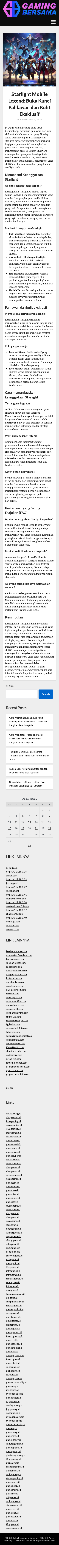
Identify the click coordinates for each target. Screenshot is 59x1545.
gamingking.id (13, 1451)
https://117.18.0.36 (16, 871)
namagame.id (13, 1220)
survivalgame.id (14, 1255)
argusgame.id (13, 1247)
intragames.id (13, 1270)
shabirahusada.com (16, 1051)
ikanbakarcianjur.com (17, 1020)
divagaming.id (13, 1117)
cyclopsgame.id (14, 1420)
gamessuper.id (13, 1155)
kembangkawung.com (17, 1012)
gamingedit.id (13, 1328)
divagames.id (13, 1167)
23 (49, 828)
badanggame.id (14, 1378)
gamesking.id (13, 1485)
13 (29, 822)
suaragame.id (13, 1282)
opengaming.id (13, 1228)
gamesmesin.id (13, 1144)
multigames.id (13, 1501)
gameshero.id (13, 1140)
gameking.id (12, 1512)
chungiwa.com (13, 1016)
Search (10, 685)
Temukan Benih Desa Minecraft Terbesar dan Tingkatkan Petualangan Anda (29, 755)
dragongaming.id (15, 1466)
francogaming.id (14, 1336)
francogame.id (13, 1359)
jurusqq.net (12, 883)
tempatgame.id (14, 1305)
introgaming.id (13, 1274)
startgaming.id (13, 1132)
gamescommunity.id (16, 1382)
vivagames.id (13, 1171)
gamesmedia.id (13, 1397)
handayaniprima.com (16, 970)
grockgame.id (13, 1251)
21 (36, 828)
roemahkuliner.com (16, 962)
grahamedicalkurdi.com (18, 1066)
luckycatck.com (14, 978)
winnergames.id (14, 1232)
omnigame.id (12, 1290)
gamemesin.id (13, 1186)
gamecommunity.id (15, 1424)
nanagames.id (13, 1412)
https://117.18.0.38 (16, 902)
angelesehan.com (15, 985)
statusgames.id (14, 1505)
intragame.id (12, 1286)
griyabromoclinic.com (17, 1074)
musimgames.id (14, 1174)
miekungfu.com (14, 997)
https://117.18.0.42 (16, 887)
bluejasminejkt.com (16, 989)
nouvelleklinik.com (15, 1043)
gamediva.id (12, 1194)
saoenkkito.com (14, 966)
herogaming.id (13, 1113)
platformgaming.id (15, 1455)
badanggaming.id (15, 1355)
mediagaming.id (14, 1405)
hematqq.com (13, 921)
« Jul (28, 845)
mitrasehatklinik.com (17, 1028)
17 (9, 828)
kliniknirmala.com (15, 1039)
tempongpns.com (15, 959)
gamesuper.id (13, 1197)
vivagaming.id (13, 1128)
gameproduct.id (14, 1347)
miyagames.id (13, 1313)
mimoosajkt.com (14, 1008)
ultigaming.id (13, 1470)
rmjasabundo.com (15, 1005)
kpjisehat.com (13, 1024)
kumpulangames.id (15, 1294)
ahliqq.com (11, 875)
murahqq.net (12, 890)
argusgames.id (13, 1236)
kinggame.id (12, 1524)
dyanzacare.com (14, 1070)
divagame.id (12, 1217)
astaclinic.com (13, 1058)
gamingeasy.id (13, 1439)
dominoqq (11, 422)
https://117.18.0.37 (16, 910)
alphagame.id (13, 1370)
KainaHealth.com (15, 1047)
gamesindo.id (13, 1148)
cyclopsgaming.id (15, 1416)
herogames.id (13, 1159)
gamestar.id (12, 1201)
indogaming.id (13, 1121)
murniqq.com (12, 925)
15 (42, 822)
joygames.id (12, 1389)
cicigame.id (12, 1374)
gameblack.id (13, 1363)
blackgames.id (13, 1320)
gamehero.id (12, 1190)
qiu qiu (9, 1087)
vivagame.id (12, 1213)
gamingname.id (14, 1447)
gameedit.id (12, 1351)
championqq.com (14, 913)
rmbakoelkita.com (15, 982)
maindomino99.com (16, 898)
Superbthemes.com (45, 1540)
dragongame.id (14, 1528)
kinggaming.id (13, 1459)
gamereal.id (12, 1340)
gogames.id (12, 1493)
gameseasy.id (13, 1482)
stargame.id (12, 1224)
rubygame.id (12, 1244)
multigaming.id (13, 1474)
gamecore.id (12, 1182)
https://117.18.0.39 (16, 879)
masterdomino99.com (17, 906)
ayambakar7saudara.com (19, 955)
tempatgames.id (14, 1278)
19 (22, 828)
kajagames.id (13, 1401)
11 (16, 822)
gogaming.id (12, 1462)
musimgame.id (13, 1205)
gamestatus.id (13, 1516)
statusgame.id (13, 1136)
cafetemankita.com (16, 1001)
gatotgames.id (13, 1317)
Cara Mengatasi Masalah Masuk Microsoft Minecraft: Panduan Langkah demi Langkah (26, 738)
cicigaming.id (13, 1324)
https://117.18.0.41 (16, 894)
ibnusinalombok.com (16, 1062)
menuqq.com (12, 929)
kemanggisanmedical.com (19, 1035)
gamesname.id (13, 1489)
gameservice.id (14, 1343)
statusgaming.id (14, 1478)
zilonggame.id (13, 1240)
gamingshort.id (14, 1332)
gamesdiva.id (13, 1151)
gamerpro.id (12, 1435)
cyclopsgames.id (14, 1393)
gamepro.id (12, 1520)
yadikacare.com (14, 1054)
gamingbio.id (13, 1263)
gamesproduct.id (14, 1309)
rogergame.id (13, 1366)
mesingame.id (13, 1209)
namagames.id (13, 1178)
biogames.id (12, 1267)
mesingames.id (13, 1163)
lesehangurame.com (16, 951)
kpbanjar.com (13, 1031)
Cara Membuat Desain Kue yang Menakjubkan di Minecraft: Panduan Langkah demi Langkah (28, 721)
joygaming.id (13, 1409)
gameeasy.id (12, 1509)
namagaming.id (14, 1125)
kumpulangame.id (15, 1301)
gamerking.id (13, 1432)
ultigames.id (12, 1497)
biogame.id (11, 1297)
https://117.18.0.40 (16, 917)
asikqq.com (11, 867)
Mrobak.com (12, 993)
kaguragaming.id (14, 1443)
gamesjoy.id (12, 1386)
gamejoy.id (11, 1428)
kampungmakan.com (16, 974)
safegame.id (12, 1259)
